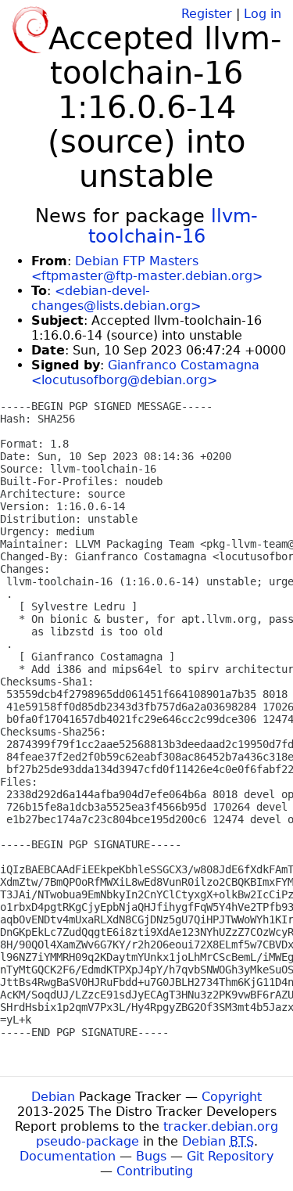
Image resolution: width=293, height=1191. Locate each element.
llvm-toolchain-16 (173, 226)
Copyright (232, 1096)
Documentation (68, 1156)
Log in (262, 13)
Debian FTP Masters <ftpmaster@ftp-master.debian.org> (147, 268)
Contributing (154, 1171)
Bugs (151, 1156)
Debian (53, 1096)
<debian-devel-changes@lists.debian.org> (116, 298)
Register (206, 13)
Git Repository (230, 1156)
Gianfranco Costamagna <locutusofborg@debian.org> (145, 372)
